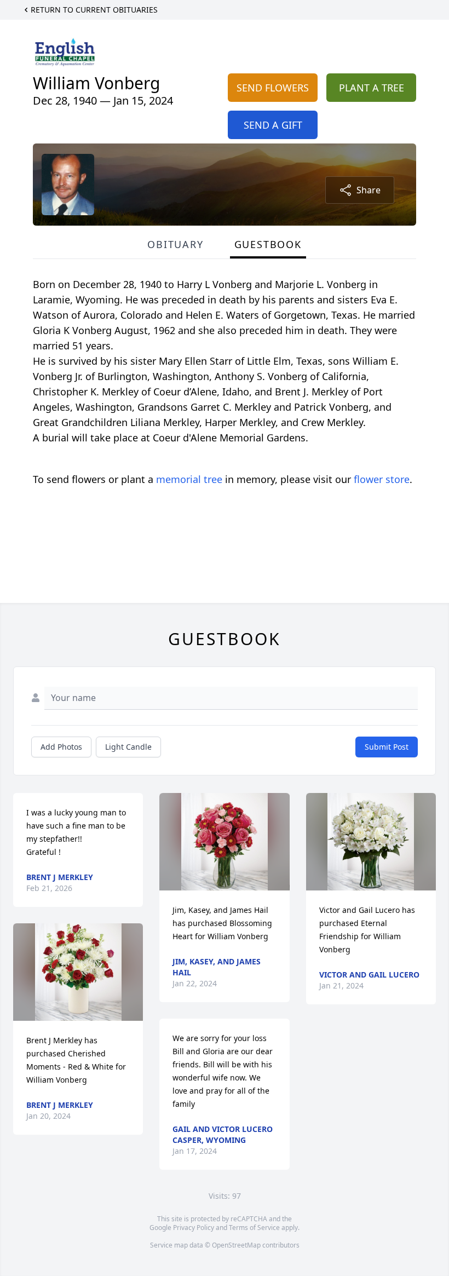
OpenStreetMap (236, 1245)
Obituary (175, 244)
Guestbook (268, 244)
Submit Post (386, 747)
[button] (78, 972)
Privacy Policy (193, 1227)
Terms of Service (254, 1227)
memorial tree (189, 479)
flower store (382, 479)
